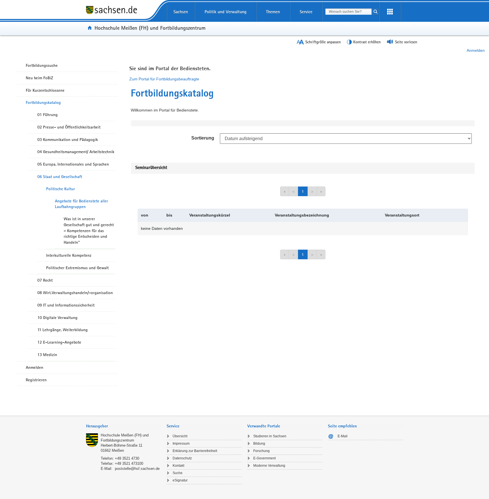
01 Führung (47, 114)
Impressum (181, 444)
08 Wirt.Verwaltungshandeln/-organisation (75, 292)
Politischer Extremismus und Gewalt (77, 267)
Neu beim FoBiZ (39, 77)
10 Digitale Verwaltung (57, 317)
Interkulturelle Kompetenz (68, 255)
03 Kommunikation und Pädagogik (67, 139)
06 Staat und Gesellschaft (59, 176)
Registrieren (36, 379)
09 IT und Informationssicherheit (66, 305)
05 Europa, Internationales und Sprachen (73, 164)
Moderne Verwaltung (269, 466)
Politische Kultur (60, 188)
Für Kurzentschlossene (45, 90)
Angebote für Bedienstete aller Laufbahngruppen (81, 203)
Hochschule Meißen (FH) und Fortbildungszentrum (150, 27)
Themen (273, 11)
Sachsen (180, 11)
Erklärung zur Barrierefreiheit (195, 451)
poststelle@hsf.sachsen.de (137, 468)
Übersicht (180, 436)
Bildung (259, 444)
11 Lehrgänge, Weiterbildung (62, 329)
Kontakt (178, 466)
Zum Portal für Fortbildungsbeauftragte (164, 79)
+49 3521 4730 (127, 458)
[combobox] (348, 11)
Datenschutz (182, 458)
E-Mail (343, 436)
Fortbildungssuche (42, 65)
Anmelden (476, 50)
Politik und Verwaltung (225, 11)
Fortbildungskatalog (43, 102)
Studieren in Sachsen (269, 436)
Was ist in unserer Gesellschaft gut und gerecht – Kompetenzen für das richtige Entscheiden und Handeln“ (89, 230)
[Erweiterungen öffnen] (390, 12)
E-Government (264, 458)
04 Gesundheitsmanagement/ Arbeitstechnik (75, 151)
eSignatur (180, 480)
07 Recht (45, 280)
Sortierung (202, 138)
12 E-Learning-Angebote (59, 342)
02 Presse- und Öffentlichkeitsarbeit (68, 127)
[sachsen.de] (123, 14)
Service (306, 11)
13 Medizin (47, 354)
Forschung (261, 451)
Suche (178, 473)
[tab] (123, 427)
